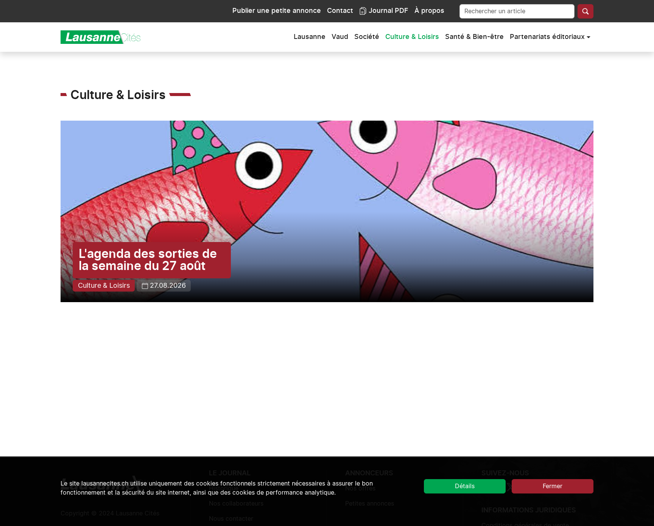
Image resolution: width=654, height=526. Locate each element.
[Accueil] (104, 37)
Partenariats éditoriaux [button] (547, 37)
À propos (429, 11)
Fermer (552, 486)
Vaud (340, 37)
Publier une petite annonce (276, 11)
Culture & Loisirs (412, 37)
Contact (340, 11)
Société (366, 37)
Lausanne (309, 37)
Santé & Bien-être (474, 37)
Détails (465, 486)
